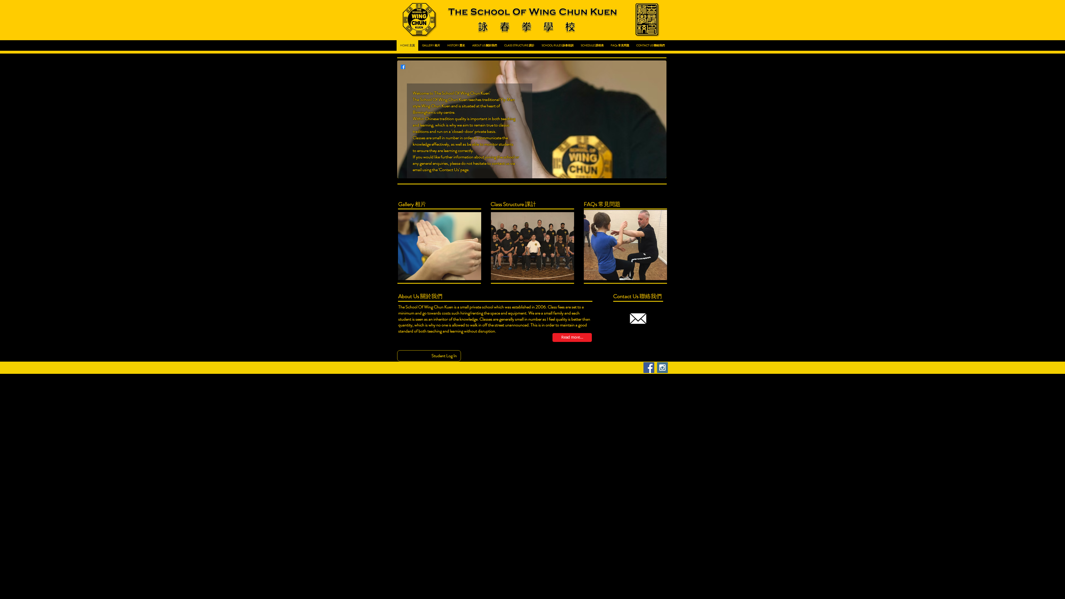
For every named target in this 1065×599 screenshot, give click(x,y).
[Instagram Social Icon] (662, 367)
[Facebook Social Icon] (648, 367)
